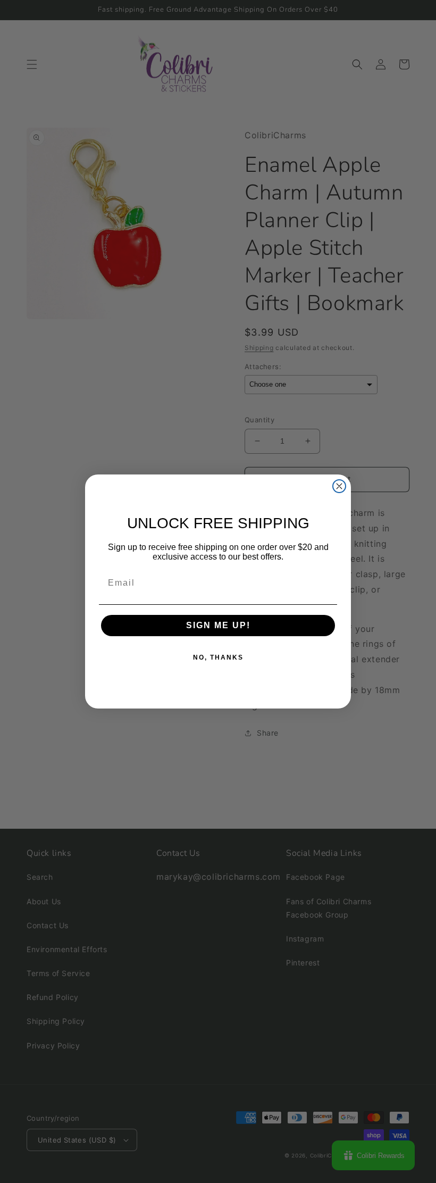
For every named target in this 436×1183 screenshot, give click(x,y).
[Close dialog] (339, 486)
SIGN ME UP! (218, 625)
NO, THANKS (218, 657)
